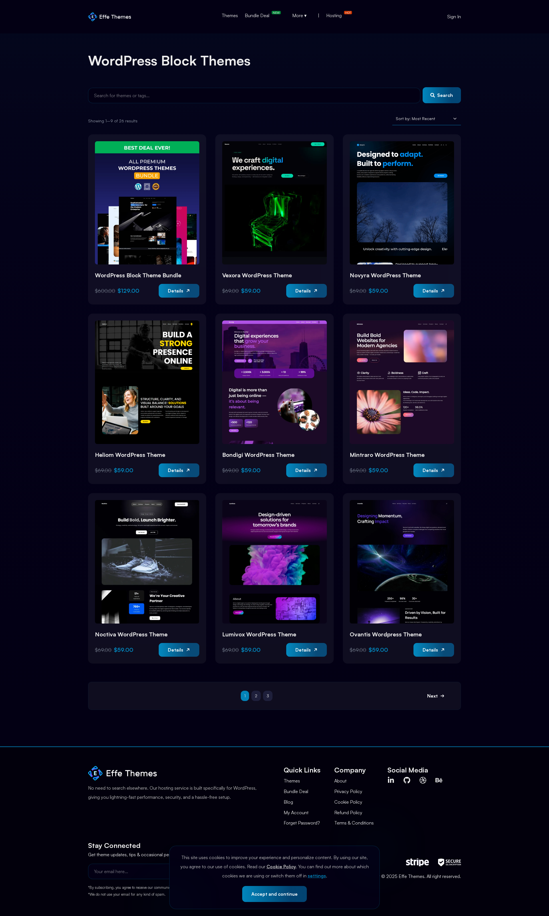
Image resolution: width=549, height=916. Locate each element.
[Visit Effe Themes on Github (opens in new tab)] (406, 780)
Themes (230, 15)
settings (317, 876)
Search (445, 95)
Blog (288, 802)
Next (432, 696)
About (340, 781)
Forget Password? (302, 823)
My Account (296, 812)
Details (175, 291)
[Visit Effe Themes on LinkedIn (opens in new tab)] (390, 780)
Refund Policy (348, 812)
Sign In (454, 16)
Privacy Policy (348, 791)
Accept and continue (274, 894)
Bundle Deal (257, 15)
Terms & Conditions (354, 823)
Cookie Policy (281, 866)
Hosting (334, 15)
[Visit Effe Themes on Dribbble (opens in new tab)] (422, 780)
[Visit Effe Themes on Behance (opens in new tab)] (438, 780)
